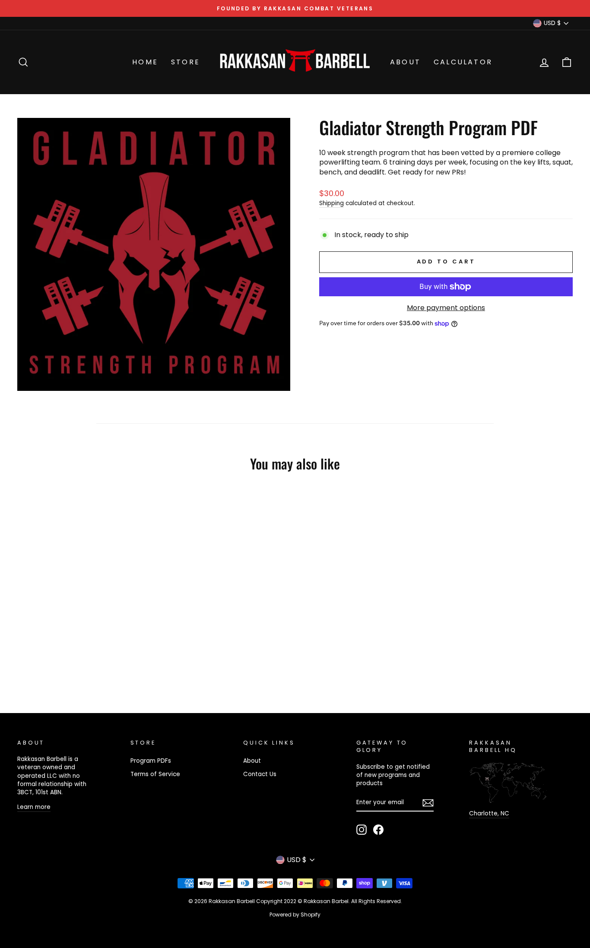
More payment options (446, 308)
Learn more (34, 807)
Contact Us (259, 774)
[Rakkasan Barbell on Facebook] (378, 829)
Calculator (463, 62)
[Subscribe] (428, 803)
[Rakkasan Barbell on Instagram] (361, 829)
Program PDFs (150, 761)
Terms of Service (155, 774)
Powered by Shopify (295, 914)
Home (145, 62)
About (405, 62)
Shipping (331, 203)
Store (185, 62)
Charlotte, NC (489, 813)
